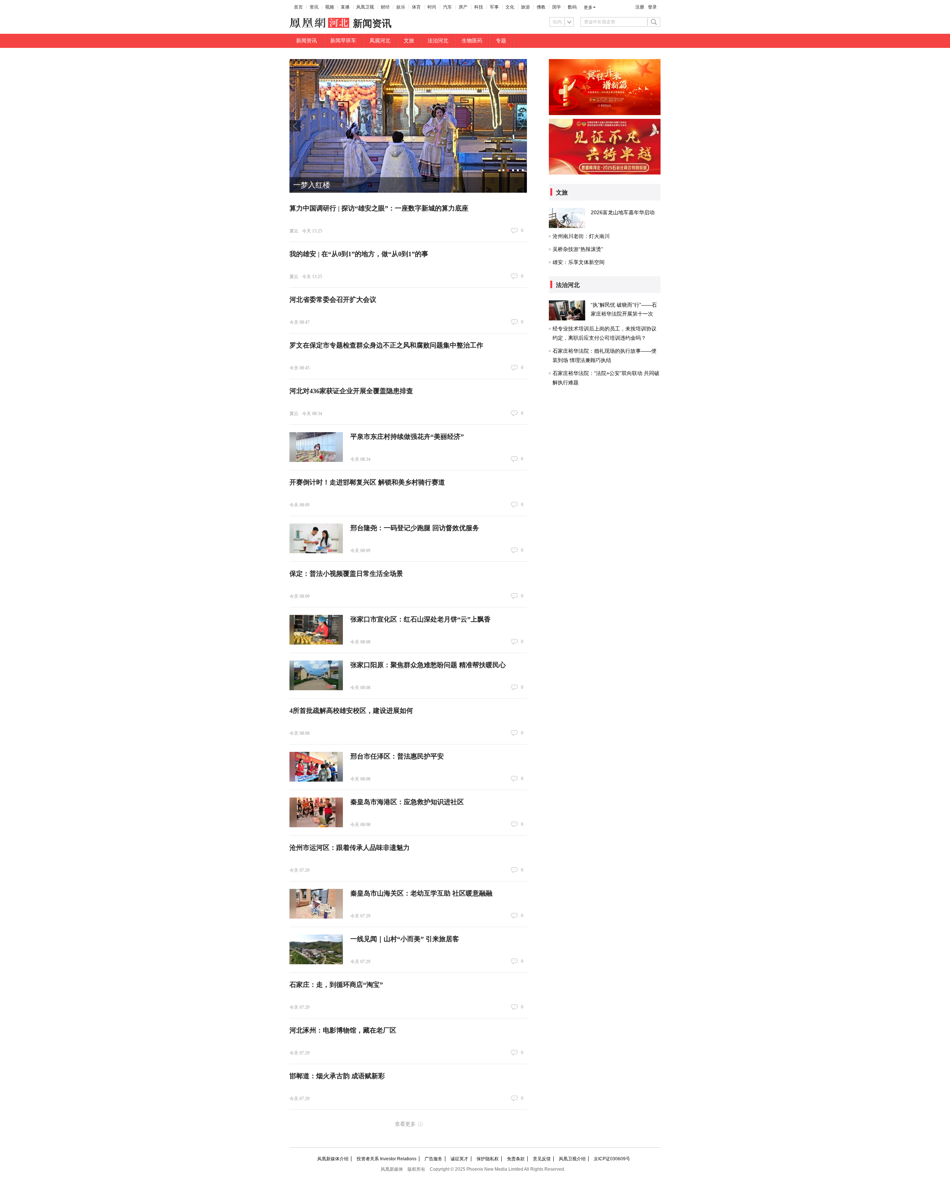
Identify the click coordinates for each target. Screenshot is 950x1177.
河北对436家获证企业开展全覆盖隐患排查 (351, 391)
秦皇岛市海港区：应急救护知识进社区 (407, 802)
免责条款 (516, 1158)
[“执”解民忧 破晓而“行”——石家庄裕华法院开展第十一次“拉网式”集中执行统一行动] (567, 310)
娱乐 (400, 7)
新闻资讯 (306, 40)
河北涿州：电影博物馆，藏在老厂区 (342, 1030)
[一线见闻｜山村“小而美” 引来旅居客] (316, 949)
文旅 (409, 40)
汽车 (447, 7)
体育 (416, 7)
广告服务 (433, 1158)
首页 (298, 7)
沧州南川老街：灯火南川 (581, 236)
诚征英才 (459, 1158)
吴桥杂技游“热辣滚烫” (578, 249)
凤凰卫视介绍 (572, 1158)
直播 (345, 7)
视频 (329, 7)
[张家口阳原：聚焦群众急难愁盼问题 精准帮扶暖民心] (316, 675)
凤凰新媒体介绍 (332, 1158)
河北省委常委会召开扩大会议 (332, 299)
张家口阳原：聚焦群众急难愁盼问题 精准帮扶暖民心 (428, 665)
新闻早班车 (343, 40)
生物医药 (472, 40)
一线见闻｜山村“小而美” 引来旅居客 (404, 939)
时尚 (432, 7)
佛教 (541, 7)
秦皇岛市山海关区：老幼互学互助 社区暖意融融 (421, 893)
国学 (556, 7)
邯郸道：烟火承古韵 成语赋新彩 (337, 1076)
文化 (509, 7)
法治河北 (438, 40)
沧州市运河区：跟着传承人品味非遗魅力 (349, 847)
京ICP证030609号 (612, 1158)
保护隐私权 (487, 1158)
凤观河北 (380, 40)
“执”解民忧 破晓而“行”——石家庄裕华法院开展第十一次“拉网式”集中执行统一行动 (624, 314)
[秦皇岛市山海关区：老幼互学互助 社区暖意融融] (316, 904)
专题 (501, 40)
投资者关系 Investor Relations (386, 1158)
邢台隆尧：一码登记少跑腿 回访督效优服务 (414, 528)
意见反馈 (542, 1158)
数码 (572, 7)
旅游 (525, 7)
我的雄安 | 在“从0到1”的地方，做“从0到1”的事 (358, 254)
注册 (639, 7)
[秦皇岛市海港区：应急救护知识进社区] (316, 812)
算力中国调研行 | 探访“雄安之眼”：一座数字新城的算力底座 (378, 208)
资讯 (313, 7)
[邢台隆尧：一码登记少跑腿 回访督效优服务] (316, 538)
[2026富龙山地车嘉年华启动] (567, 218)
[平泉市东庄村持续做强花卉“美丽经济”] (316, 447)
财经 (385, 7)
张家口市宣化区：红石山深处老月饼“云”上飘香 (420, 619)
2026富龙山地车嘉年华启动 (623, 212)
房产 (463, 7)
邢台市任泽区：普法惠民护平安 (397, 756)
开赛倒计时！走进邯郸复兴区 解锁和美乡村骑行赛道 (367, 482)
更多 (588, 7)
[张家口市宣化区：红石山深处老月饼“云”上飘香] (316, 630)
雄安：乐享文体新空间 (579, 262)
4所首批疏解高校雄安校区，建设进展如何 (351, 710)
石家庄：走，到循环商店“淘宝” (336, 984)
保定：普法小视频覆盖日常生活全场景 (346, 573)
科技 (478, 7)
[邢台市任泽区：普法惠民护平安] (316, 767)
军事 (494, 7)
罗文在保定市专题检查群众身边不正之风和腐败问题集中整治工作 (386, 345)
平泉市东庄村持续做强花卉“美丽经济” (407, 436)
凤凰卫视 (365, 7)
